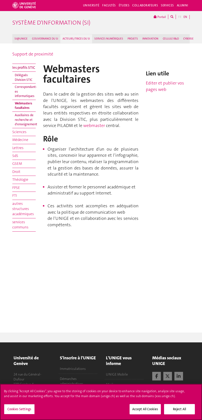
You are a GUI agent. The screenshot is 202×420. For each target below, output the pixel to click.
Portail (161, 17)
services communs (20, 225)
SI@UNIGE (21, 39)
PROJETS (133, 39)
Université (91, 5)
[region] (101, 402)
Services (167, 5)
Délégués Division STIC (24, 77)
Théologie (20, 179)
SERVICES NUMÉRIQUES (108, 39)
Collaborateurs (145, 5)
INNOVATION (150, 39)
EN (185, 17)
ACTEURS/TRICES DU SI (76, 39)
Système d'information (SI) (51, 23)
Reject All (179, 409)
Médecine (20, 139)
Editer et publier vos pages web (165, 86)
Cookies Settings (19, 409)
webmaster (94, 125)
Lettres (17, 147)
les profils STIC (23, 67)
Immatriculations (73, 368)
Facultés (109, 5)
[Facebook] (156, 375)
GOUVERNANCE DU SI (45, 39)
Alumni (182, 5)
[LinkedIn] (178, 375)
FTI (14, 195)
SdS (15, 155)
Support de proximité (32, 54)
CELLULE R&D (171, 39)
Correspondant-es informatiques (25, 91)
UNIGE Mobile (117, 374)
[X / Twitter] (167, 375)
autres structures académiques (23, 209)
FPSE (16, 187)
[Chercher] (172, 16)
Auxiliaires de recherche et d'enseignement (25, 119)
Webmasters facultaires (23, 105)
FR (179, 17)
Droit (16, 171)
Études (124, 5)
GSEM (17, 163)
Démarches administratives (71, 381)
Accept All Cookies (145, 409)
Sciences (19, 131)
